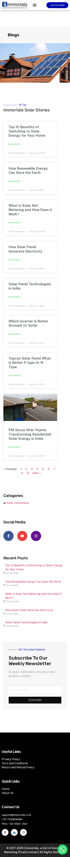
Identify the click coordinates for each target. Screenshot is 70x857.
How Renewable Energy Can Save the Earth (28, 170)
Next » (36, 473)
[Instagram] (36, 536)
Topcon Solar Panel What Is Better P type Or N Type (29, 362)
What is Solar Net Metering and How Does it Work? (30, 209)
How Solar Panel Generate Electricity (25, 249)
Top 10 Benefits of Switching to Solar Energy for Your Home (26, 131)
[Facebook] (5, 832)
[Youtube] (22, 536)
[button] (34, 5)
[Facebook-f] (8, 536)
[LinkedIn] (14, 832)
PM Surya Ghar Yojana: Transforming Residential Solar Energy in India (29, 434)
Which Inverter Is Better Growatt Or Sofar (28, 323)
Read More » (15, 144)
